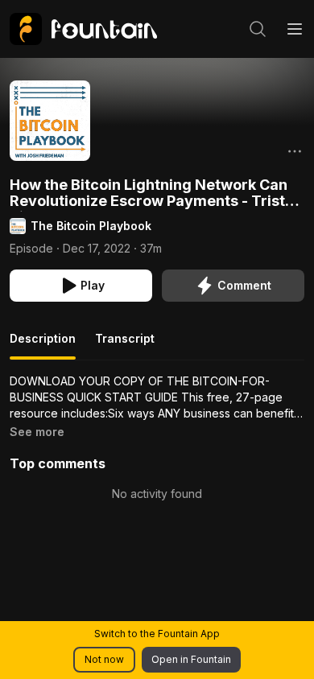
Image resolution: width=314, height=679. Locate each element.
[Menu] (294, 29)
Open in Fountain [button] (191, 659)
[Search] (257, 29)
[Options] (294, 151)
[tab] (43, 345)
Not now (104, 659)
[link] (83, 29)
